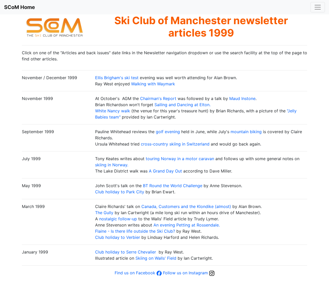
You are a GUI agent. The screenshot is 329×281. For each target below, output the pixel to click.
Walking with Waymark (153, 83)
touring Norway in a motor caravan (180, 158)
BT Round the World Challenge (172, 185)
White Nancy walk (112, 110)
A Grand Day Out (165, 171)
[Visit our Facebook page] (159, 272)
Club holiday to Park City (119, 191)
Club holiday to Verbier (117, 237)
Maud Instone (242, 98)
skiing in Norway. (111, 164)
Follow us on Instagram (185, 272)
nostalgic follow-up (118, 218)
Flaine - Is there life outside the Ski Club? (135, 231)
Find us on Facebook (135, 272)
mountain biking (246, 131)
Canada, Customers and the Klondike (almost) (186, 206)
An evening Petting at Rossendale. (186, 225)
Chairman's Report (159, 98)
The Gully (104, 212)
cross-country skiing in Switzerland (175, 144)
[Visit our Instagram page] (211, 272)
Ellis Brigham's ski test (117, 77)
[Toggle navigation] (317, 7)
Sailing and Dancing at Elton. (182, 104)
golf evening (168, 131)
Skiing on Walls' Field (155, 258)
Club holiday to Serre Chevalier (125, 252)
